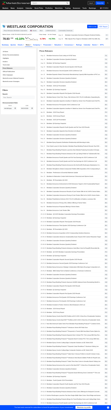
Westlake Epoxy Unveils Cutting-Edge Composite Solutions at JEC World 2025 (70, 342)
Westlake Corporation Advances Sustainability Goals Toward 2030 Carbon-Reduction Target (74, 237)
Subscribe (100, 3)
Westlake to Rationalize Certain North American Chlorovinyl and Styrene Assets (70, 176)
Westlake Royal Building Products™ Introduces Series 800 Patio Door (67, 327)
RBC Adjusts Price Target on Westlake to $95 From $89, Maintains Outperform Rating (83, 39)
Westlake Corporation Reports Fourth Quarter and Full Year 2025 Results (68, 127)
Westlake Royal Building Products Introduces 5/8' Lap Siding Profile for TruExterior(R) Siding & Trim (74, 153)
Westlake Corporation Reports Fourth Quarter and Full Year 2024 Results (68, 384)
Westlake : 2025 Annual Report (56, 116)
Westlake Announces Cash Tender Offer (58, 210)
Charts (20, 45)
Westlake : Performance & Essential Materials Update (62, 172)
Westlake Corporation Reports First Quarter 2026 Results (63, 93)
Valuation (58, 45)
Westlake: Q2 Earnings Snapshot (56, 63)
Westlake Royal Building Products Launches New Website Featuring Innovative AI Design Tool (74, 150)
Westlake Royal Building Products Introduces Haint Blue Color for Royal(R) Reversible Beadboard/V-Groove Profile (74, 248)
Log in (91, 3)
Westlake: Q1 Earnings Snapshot (56, 89)
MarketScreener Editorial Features (13, 78)
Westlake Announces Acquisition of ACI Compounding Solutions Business (68, 233)
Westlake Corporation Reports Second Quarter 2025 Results (64, 259)
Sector (94, 45)
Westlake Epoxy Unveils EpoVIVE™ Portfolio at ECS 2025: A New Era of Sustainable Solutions (74, 320)
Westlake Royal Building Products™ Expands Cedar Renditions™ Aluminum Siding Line (73, 346)
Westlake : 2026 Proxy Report (55, 112)
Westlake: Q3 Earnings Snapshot (56, 218)
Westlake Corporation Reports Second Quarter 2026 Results (64, 67)
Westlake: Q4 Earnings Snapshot (56, 123)
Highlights (6, 58)
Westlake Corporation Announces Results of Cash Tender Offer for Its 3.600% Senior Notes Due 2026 (74, 191)
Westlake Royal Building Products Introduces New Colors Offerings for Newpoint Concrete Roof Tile (74, 391)
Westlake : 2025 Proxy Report (55, 312)
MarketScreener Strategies (11, 81)
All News (5, 51)
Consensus (68, 45)
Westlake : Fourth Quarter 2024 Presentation (60, 380)
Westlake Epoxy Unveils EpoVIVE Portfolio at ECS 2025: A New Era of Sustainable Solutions (74, 316)
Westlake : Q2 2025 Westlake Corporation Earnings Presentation (66, 252)
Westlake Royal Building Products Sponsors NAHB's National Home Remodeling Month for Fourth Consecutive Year (74, 282)
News (28, 45)
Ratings (79, 45)
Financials (47, 45)
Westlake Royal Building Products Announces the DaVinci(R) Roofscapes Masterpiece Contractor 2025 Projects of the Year (74, 165)
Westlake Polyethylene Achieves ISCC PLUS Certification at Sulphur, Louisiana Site (71, 199)
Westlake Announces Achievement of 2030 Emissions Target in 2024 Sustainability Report (73, 184)
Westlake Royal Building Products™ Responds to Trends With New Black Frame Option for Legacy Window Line (74, 331)
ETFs (102, 45)
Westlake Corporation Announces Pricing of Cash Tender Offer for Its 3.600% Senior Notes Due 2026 (74, 195)
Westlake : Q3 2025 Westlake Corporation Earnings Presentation (66, 214)
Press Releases (8, 68)
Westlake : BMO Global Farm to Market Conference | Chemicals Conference (69, 271)
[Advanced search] (67, 3)
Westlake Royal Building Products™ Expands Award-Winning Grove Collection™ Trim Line (73, 373)
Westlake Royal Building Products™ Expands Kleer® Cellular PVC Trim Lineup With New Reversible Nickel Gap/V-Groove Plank (74, 339)
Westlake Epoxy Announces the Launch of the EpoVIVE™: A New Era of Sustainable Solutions (74, 365)
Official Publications (9, 71)
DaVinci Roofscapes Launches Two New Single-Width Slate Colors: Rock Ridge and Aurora (73, 395)
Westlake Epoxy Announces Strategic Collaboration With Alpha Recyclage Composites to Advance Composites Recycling (74, 267)
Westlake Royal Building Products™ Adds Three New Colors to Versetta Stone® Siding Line (73, 361)
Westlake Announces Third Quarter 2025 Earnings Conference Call (66, 225)
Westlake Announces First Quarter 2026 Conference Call (63, 104)
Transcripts (6, 65)
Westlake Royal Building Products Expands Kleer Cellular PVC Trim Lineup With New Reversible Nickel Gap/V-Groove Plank (74, 335)
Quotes (13, 45)
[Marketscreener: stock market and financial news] (16, 3)
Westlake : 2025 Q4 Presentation (56, 119)
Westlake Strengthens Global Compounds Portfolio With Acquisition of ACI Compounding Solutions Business (74, 169)
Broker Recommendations (11, 55)
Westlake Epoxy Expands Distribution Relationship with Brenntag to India (68, 142)
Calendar (87, 45)
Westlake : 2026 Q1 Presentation (56, 86)
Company (37, 45)
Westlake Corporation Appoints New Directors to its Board (63, 131)
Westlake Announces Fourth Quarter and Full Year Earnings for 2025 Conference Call (72, 157)
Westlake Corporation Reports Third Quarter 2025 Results (64, 221)
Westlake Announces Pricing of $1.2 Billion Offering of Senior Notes (66, 203)
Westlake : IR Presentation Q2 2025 (57, 229)
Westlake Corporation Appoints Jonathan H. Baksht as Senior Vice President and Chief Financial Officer (74, 101)
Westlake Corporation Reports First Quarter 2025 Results (63, 286)
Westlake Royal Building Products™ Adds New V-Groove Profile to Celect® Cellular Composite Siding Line (74, 354)
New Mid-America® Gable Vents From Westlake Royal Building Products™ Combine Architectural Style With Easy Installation (74, 324)
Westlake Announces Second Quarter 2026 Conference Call (64, 70)
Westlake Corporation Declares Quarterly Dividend (61, 59)
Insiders (5, 61)
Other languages (8, 75)
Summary (5, 45)
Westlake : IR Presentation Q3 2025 (57, 180)
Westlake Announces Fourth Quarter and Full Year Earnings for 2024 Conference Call (72, 403)
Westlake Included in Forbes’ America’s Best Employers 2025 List (66, 305)
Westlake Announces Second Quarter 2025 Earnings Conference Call (67, 263)
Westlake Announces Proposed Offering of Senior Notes (63, 206)
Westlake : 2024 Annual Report (56, 308)
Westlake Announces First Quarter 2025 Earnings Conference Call (66, 297)
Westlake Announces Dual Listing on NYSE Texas (61, 55)
